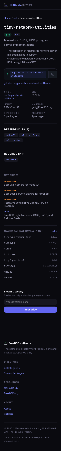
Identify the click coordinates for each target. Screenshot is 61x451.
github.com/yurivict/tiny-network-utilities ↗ (27, 83)
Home (7, 18)
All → (55, 231)
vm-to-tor (11, 159)
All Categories (12, 368)
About (7, 408)
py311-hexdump (13, 140)
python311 (11, 135)
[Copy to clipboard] (52, 74)
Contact (8, 413)
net (15, 18)
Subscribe (30, 309)
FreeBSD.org (11, 393)
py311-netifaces (30, 135)
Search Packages (14, 373)
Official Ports (11, 388)
